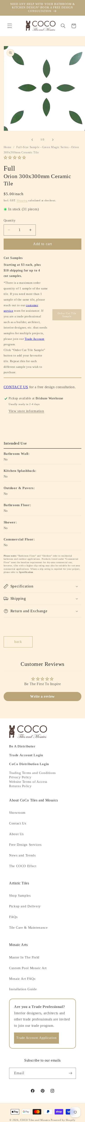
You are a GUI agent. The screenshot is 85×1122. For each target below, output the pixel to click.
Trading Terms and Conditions (32, 773)
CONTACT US (16, 387)
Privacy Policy (20, 777)
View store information (26, 411)
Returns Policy (20, 786)
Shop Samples (20, 895)
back (18, 642)
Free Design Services (25, 844)
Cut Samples (13, 258)
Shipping (22, 200)
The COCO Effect (22, 866)
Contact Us (17, 823)
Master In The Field (24, 957)
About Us (16, 834)
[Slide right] (53, 140)
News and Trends (22, 855)
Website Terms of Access (28, 782)
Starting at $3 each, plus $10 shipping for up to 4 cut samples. (22, 270)
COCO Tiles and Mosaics (35, 1120)
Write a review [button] (42, 696)
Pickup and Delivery (25, 906)
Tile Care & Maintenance (28, 927)
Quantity (9, 220)
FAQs (13, 917)
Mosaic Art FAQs (22, 978)
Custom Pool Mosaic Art (28, 968)
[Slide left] (32, 140)
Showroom (17, 812)
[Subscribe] (70, 1073)
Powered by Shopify (63, 1120)
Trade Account (34, 339)
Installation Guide (23, 989)
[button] (9, 26)
